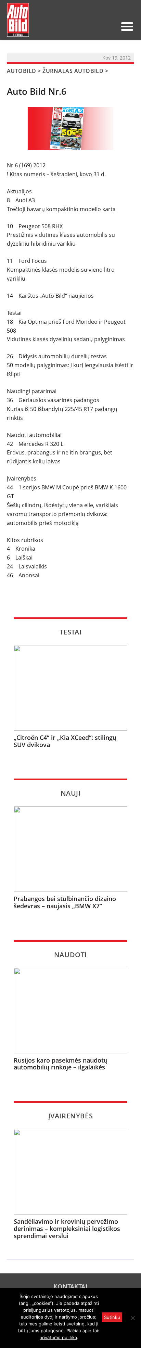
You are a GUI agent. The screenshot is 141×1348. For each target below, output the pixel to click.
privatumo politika (58, 1337)
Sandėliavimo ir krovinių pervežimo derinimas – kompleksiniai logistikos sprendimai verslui (67, 1228)
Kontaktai (70, 1286)
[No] (132, 1317)
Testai (71, 632)
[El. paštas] (87, 26)
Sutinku (112, 1317)
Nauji (71, 793)
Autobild (21, 71)
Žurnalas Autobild (72, 71)
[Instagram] (109, 26)
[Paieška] (76, 26)
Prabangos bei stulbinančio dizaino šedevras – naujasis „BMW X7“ (65, 902)
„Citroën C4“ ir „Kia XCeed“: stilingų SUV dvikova (65, 741)
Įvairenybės (70, 1115)
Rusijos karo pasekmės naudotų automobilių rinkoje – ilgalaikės (60, 1064)
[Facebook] (98, 26)
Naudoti (70, 954)
